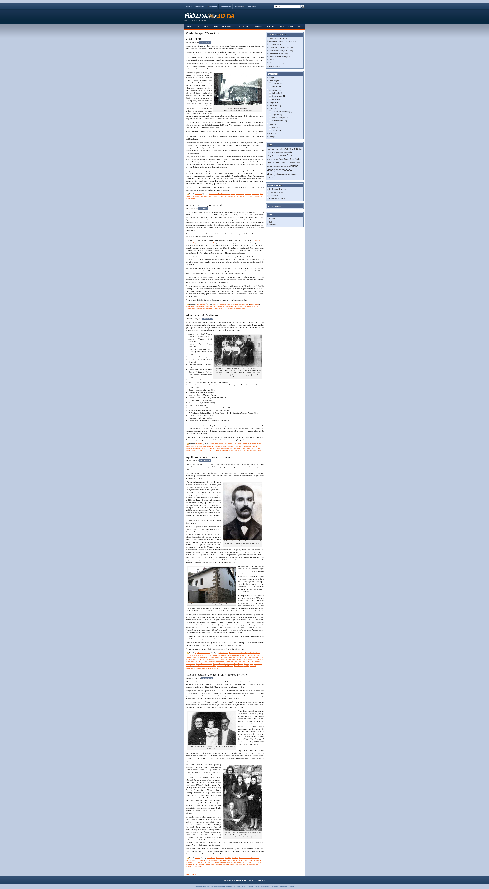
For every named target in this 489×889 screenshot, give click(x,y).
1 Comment (203, 209)
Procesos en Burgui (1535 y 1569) (281, 50)
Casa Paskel (208, 450)
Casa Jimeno (248, 446)
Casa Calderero (204, 446)
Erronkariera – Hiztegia (277, 63)
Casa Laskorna (221, 196)
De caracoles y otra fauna (278, 38)
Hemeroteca (257, 27)
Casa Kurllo (256, 446)
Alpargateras (219, 444)
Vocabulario (276, 130)
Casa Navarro (190, 450)
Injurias (230, 666)
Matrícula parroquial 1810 (241, 666)
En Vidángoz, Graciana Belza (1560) (281, 47)
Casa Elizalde (205, 860)
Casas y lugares (211, 27)
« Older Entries (191, 874)
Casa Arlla (248, 194)
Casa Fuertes (222, 446)
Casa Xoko (189, 666)
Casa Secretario (228, 664)
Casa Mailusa (219, 448)
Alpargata (212, 444)
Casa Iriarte (223, 860)
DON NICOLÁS (226, 6)
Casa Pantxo (246, 661)
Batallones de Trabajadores (226, 194)
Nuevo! (291, 27)
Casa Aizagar (240, 194)
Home (189, 27)
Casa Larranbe (199, 306)
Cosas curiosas (277, 96)
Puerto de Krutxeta (229, 308)
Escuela (245, 450)
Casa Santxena (218, 664)
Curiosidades (228, 27)
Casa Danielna (196, 860)
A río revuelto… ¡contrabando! (205, 205)
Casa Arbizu (205, 657)
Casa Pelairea (190, 664)
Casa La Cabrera (233, 860)
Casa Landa (190, 306)
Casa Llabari (210, 448)
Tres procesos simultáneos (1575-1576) (283, 41)
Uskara (274, 127)
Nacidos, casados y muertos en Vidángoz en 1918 (216, 674)
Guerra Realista (217, 308)
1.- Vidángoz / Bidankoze (277, 189)
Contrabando (247, 306)
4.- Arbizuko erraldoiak (277, 198)
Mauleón (259, 450)
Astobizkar (222, 304)
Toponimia (275, 86)
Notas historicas (200, 304)
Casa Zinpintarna (199, 666)
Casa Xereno (238, 450)
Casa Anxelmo (196, 657)
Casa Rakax (200, 664)
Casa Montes (237, 448)
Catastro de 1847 (210, 666)
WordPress (273, 224)
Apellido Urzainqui (223, 653)
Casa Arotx (255, 194)
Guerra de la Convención (204, 308)
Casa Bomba (195, 196)
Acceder (272, 218)
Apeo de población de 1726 (198, 655)
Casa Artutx (239, 657)
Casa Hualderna (210, 659)
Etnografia (243, 27)
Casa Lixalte (208, 306)
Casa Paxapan (255, 661)
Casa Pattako (229, 306)
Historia (270, 27)
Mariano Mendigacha (279, 117)
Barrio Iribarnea (232, 655)
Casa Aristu (230, 304)
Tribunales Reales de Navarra (203, 668)
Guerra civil (284, 166)
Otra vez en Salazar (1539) (278, 54)
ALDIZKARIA (212, 6)
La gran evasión (274, 66)
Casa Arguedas (214, 657)
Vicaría (216, 668)
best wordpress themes (221, 887)
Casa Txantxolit (228, 450)
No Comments (205, 42)
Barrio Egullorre (212, 655)
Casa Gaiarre (214, 860)
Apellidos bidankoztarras (202, 653)
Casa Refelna (238, 306)
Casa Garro (245, 304)
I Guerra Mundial (198, 866)
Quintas (197, 858)
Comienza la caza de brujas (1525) (281, 57)
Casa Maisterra (209, 661)
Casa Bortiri (193, 39)
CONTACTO (252, 6)
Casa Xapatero (248, 664)
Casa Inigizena (254, 304)
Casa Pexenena (218, 450)
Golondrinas (252, 450)
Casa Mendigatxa (218, 306)
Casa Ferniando (199, 659)
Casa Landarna (284, 152)
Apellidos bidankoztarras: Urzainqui (208, 457)
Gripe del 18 (250, 864)
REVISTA (189, 6)
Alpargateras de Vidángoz (202, 315)
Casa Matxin (228, 448)
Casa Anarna (246, 444)
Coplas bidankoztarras (277, 44)
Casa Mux (242, 196)
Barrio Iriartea (222, 655)
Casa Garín (231, 446)
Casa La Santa (191, 448)
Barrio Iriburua (213, 194)
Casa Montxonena (232, 196)
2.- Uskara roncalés (276, 192)
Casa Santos (208, 664)
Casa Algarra (237, 444)
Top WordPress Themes (267, 887)
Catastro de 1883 (222, 666)
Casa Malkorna (219, 661)
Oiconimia (198, 194)
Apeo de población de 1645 (237, 653)
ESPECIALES (199, 6)
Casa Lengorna (201, 448)
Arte (198, 27)
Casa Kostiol (212, 196)
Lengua (281, 27)
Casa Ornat (249, 196)
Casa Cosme (213, 446)
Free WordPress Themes (251, 887)
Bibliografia (276, 93)
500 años (272, 60)
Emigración (276, 114)
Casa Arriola (194, 446)
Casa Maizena (216, 862)
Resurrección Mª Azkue (289, 174)
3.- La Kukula (273, 195)
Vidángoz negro (240, 308)
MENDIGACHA (239, 6)
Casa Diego (190, 659)
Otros (300, 27)
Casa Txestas (238, 664)
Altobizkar (216, 304)
